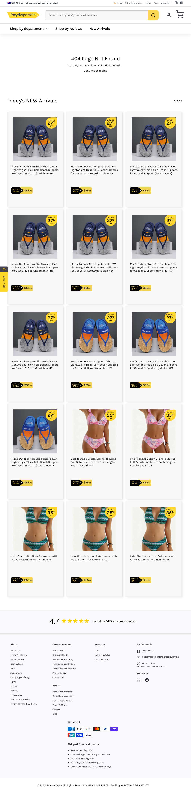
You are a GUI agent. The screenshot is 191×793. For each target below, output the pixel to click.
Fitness (14, 690)
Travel (13, 681)
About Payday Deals (62, 691)
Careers (56, 709)
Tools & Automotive (20, 699)
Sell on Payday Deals (62, 700)
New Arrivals (99, 29)
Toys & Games (17, 659)
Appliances (16, 672)
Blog (54, 713)
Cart (97, 650)
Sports (13, 686)
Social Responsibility (62, 696)
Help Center (58, 650)
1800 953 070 (148, 650)
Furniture (15, 650)
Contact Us (57, 677)
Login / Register (102, 655)
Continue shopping (95, 70)
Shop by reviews (68, 29)
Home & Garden (18, 655)
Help (148, 3)
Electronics (16, 695)
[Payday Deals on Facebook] (148, 680)
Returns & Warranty (62, 659)
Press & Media (59, 705)
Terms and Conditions (63, 663)
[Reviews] (95, 621)
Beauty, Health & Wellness (23, 703)
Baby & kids (16, 663)
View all (179, 100)
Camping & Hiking (19, 677)
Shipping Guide (60, 655)
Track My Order (162, 3)
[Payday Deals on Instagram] (139, 680)
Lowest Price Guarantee (64, 668)
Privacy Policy (59, 672)
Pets (12, 668)
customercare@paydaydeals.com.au (160, 656)
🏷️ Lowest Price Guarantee (127, 3)
